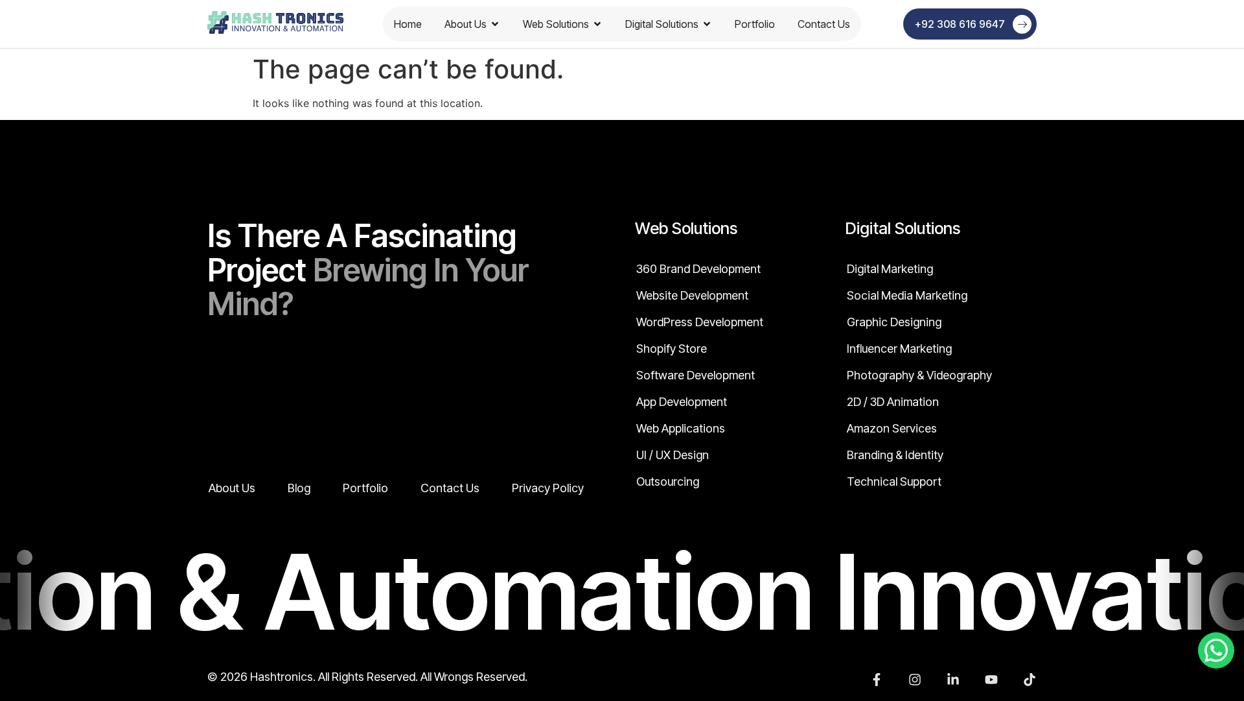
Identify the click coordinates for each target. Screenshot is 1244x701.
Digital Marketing (890, 269)
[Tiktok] (1029, 679)
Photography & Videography (919, 375)
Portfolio (755, 24)
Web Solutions (556, 24)
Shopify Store (671, 348)
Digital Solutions (661, 24)
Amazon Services (892, 428)
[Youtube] (991, 679)
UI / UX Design (672, 455)
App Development (681, 402)
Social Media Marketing (907, 295)
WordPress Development (699, 322)
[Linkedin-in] (953, 679)
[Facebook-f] (877, 679)
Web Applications (680, 428)
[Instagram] (915, 679)
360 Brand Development (698, 269)
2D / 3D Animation (893, 402)
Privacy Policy (548, 488)
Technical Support (894, 481)
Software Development (695, 375)
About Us (465, 24)
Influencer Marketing (899, 348)
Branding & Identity (895, 455)
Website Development (692, 295)
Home (408, 24)
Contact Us (824, 24)
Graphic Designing (894, 322)
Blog (299, 488)
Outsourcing (667, 481)
